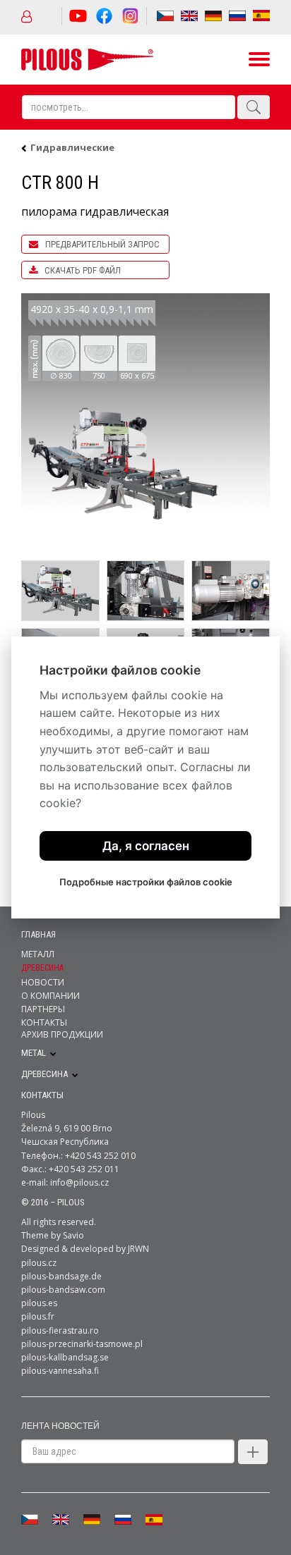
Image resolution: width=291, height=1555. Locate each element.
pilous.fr (37, 1316)
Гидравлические (72, 147)
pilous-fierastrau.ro (60, 1330)
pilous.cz (39, 1263)
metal (33, 1053)
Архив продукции (62, 1034)
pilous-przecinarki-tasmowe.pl (82, 1344)
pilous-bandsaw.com (63, 1290)
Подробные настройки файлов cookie (145, 881)
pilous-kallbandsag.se (65, 1357)
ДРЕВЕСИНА (44, 1074)
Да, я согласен (145, 846)
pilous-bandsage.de (61, 1276)
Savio (73, 1235)
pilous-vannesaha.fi (60, 1371)
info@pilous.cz (79, 1182)
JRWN (138, 1249)
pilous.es (39, 1303)
